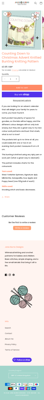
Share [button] (7, 197)
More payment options (22, 100)
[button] (3, 3)
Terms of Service (12, 350)
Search (8, 328)
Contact (8, 333)
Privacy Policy (10, 344)
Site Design (31, 393)
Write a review (22, 228)
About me (9, 339)
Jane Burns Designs (18, 393)
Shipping (15, 70)
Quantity (5, 74)
